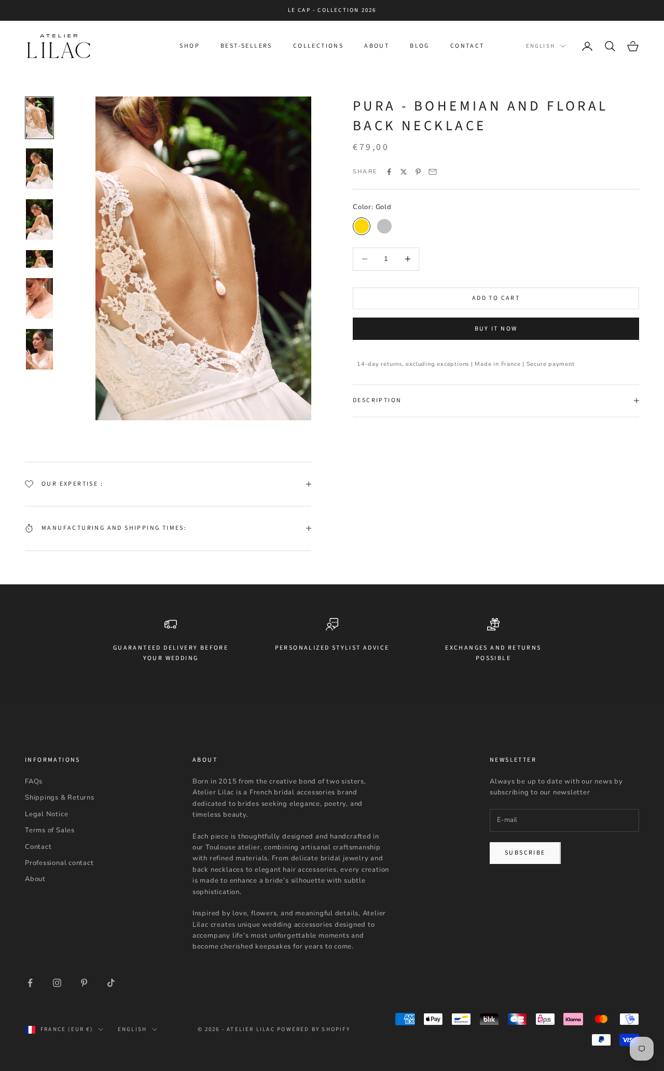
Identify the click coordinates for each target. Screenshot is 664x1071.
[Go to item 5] (39, 298)
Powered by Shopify (313, 1029)
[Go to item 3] (39, 219)
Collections (318, 46)
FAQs (34, 781)
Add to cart (496, 298)
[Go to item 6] (39, 349)
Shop (189, 46)
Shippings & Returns (59, 797)
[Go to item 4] (39, 259)
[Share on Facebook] (389, 172)
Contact (467, 46)
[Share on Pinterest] (418, 172)
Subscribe (525, 852)
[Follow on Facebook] (30, 983)
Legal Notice (46, 814)
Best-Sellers (246, 46)
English (540, 46)
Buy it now (496, 328)
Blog (420, 46)
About (376, 46)
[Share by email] (432, 172)
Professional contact (59, 863)
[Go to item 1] (39, 118)
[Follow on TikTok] (111, 983)
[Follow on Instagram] (57, 983)
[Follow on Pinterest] (84, 983)
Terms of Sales (50, 830)
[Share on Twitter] (403, 172)
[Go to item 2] (39, 168)
